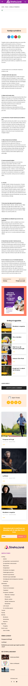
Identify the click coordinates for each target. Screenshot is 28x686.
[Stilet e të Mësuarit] (5, 663)
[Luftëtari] (14, 460)
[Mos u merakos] (6, 338)
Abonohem (20, 536)
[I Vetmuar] (5, 669)
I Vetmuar (12, 669)
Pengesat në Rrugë (8, 439)
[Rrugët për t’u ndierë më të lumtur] (6, 371)
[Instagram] (12, 402)
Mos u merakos (17, 337)
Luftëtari (5, 476)
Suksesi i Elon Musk (18, 358)
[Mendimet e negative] (6, 328)
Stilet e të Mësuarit (14, 663)
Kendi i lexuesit (7, 434)
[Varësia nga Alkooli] (5, 657)
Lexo (14, 329)
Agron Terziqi (16, 397)
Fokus (6, 7)
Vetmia (5, 281)
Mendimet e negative (19, 326)
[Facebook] (8, 36)
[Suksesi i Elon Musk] (6, 360)
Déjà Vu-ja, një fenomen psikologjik (18, 347)
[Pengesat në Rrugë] (14, 424)
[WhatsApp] (19, 36)
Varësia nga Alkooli (14, 657)
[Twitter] (12, 36)
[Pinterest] (15, 36)
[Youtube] (19, 402)
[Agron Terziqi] (10, 397)
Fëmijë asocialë (20, 281)
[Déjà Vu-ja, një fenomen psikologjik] (6, 349)
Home (2, 7)
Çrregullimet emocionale (6, 330)
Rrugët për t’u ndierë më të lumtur (19, 369)
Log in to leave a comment (14, 388)
